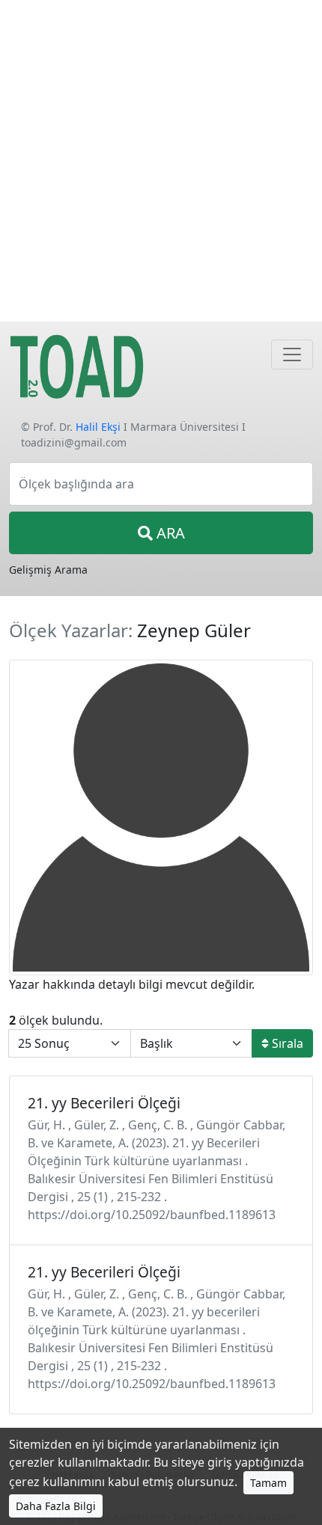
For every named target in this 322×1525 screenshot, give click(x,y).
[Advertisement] (161, 161)
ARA (169, 533)
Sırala (286, 1043)
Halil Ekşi (98, 427)
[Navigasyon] (292, 354)
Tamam (268, 1483)
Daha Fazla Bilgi (56, 1506)
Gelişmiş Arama (48, 569)
